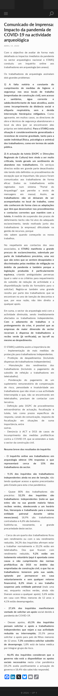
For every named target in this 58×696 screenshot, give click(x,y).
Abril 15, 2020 (11, 46)
